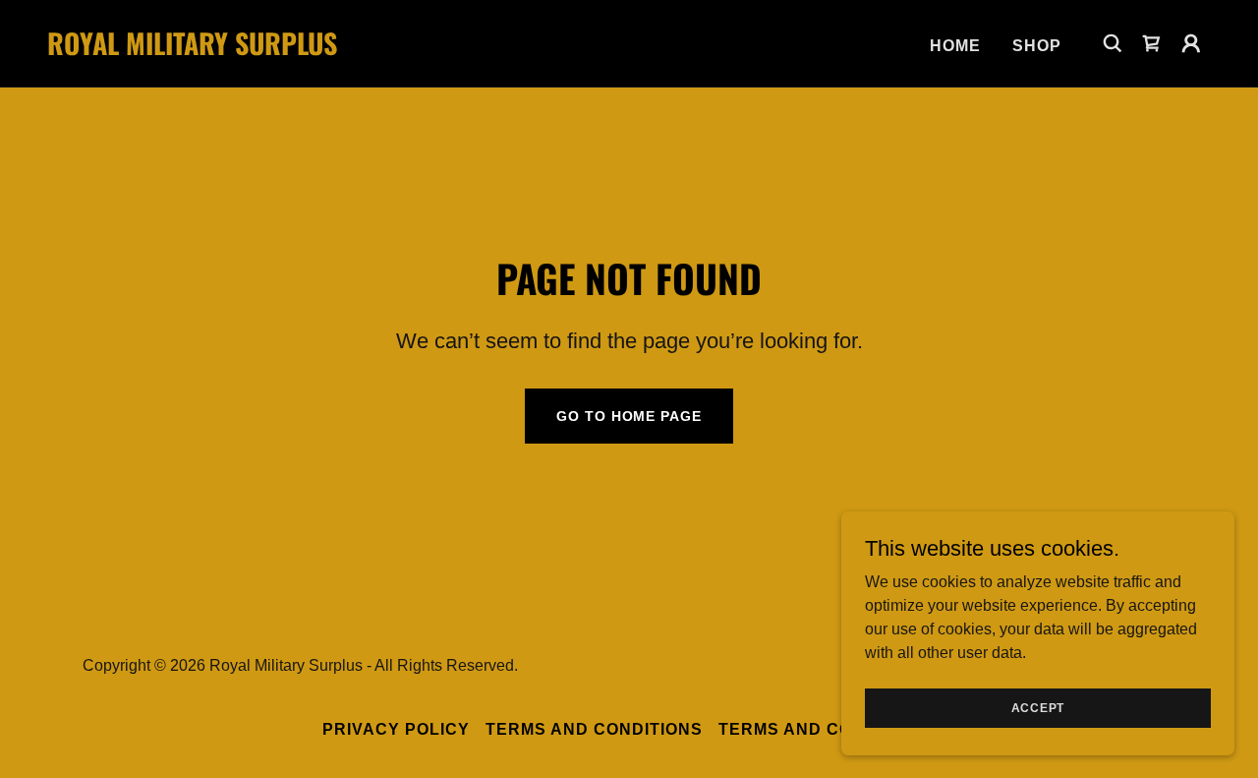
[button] (1152, 43)
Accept (1038, 707)
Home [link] (955, 45)
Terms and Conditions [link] (594, 729)
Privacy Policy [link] (396, 729)
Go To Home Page (628, 416)
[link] (210, 49)
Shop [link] (1036, 45)
